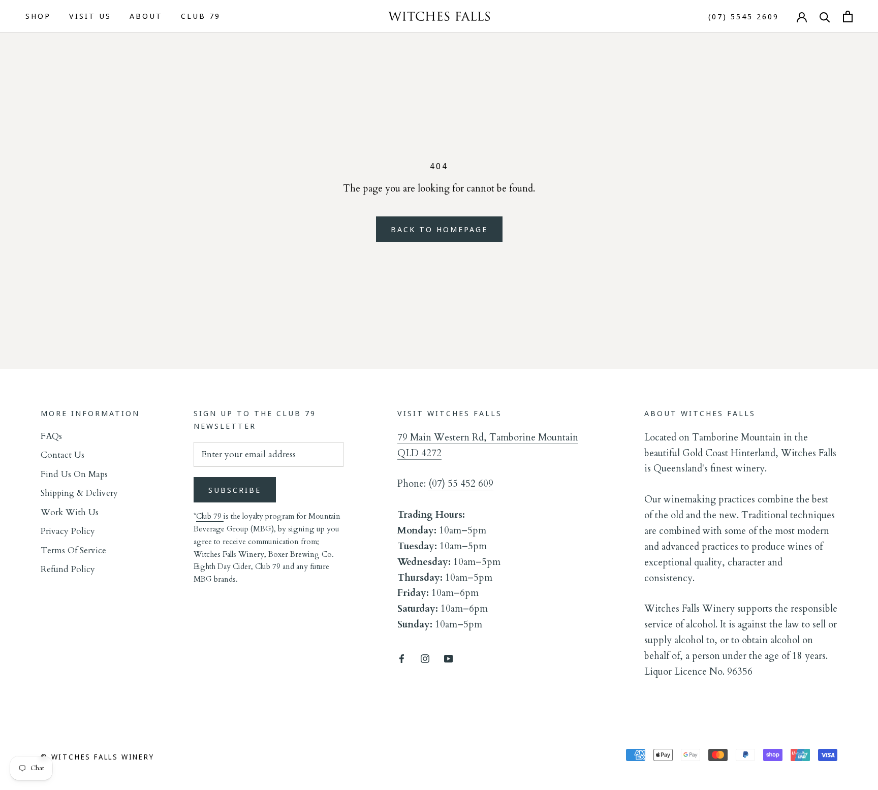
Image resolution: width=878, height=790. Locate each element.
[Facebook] (401, 658)
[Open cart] (848, 16)
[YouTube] (448, 658)
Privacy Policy (68, 531)
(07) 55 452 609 (460, 483)
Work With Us (70, 512)
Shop (38, 16)
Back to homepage (439, 229)
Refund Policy (68, 569)
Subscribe (234, 490)
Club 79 (201, 16)
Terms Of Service (73, 550)
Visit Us (90, 16)
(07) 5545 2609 (743, 16)
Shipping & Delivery (79, 493)
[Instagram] (425, 658)
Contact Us (62, 455)
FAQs (51, 436)
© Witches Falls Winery (97, 757)
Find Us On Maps (74, 474)
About (146, 16)
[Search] (825, 16)
